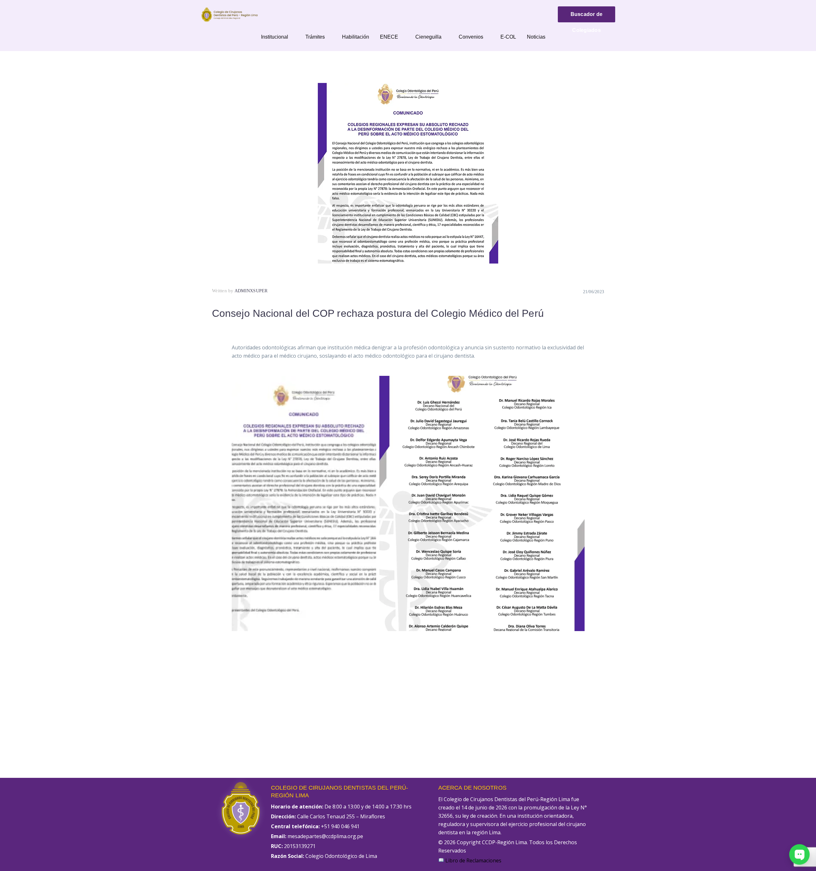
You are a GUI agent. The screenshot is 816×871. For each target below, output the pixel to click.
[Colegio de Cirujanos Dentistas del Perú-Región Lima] (229, 14)
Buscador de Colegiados (587, 16)
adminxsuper (251, 290)
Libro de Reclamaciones (472, 860)
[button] (304, 503)
